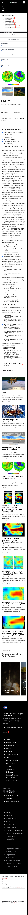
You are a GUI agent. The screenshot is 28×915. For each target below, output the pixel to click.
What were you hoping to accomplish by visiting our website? (13, 902)
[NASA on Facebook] (4, 791)
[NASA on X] (10, 791)
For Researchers (13, 39)
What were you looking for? (12, 887)
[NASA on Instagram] (7, 791)
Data (13, 55)
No (4, 882)
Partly (5, 884)
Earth (13, 35)
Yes (4, 880)
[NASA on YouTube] (13, 791)
